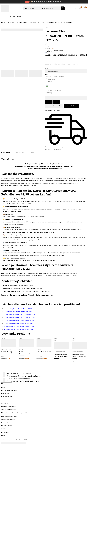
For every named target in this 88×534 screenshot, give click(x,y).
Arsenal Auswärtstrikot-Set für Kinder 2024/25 (26, 354)
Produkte (11, 22)
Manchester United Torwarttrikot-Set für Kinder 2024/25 (79, 356)
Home (3, 22)
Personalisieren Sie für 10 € (55, 77)
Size (46, 68)
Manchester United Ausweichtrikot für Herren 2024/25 (60, 356)
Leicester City (34, 22)
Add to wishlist (47, 45)
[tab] (5, 152)
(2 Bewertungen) (57, 50)
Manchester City (6, 349)
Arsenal (21, 349)
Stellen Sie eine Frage (52, 110)
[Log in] (76, 8)
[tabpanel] (44, 245)
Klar (46, 74)
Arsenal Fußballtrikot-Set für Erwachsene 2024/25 (44, 354)
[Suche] (63, 8)
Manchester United (59, 351)
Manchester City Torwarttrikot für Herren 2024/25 (7, 354)
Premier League (22, 22)
